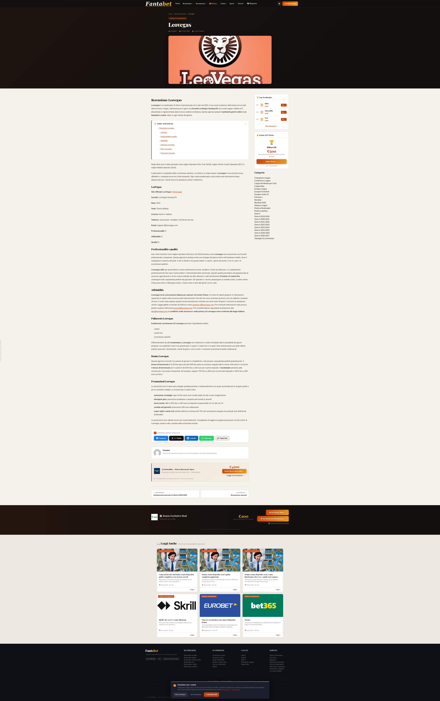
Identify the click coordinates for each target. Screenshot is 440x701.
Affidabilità (164, 141)
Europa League (260, 189)
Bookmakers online (190, 664)
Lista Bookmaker (290, 3)
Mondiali (257, 200)
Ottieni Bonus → (271, 161)
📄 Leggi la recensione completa (278, 523)
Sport (232, 3)
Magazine (273, 660)
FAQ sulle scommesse (277, 666)
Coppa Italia (259, 186)
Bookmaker (188, 3)
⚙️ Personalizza (195, 694)
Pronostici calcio (218, 657)
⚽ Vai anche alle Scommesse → (273, 519)
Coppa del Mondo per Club (265, 183)
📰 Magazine (252, 3)
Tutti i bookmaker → (271, 126)
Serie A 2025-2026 (262, 233)
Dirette (215, 666)
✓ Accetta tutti (211, 695)
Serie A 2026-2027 (262, 236)
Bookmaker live (189, 662)
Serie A (257, 214)
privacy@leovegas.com (182, 308)
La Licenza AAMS (276, 671)
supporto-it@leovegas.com (203, 305)
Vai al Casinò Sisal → (277, 512)
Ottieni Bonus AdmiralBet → (234, 471)
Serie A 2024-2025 (262, 230)
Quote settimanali (218, 660)
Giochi (241, 3)
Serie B (243, 657)
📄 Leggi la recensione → (234, 475)
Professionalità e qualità (169, 136)
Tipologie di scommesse (264, 238)
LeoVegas (164, 132)
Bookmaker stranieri (190, 666)
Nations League (260, 205)
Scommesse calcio (219, 655)
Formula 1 (258, 197)
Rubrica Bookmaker (180, 14)
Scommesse (201, 3)
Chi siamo (273, 657)
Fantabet (153, 697)
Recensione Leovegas (166, 128)
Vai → (283, 105)
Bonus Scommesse (276, 655)
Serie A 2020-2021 (262, 219)
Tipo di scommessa (219, 664)
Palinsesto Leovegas (168, 145)
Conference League (262, 181)
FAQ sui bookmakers (277, 664)
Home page (177, 192)
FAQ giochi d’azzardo (277, 662)
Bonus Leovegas (166, 149)
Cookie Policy (235, 690)
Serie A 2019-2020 (262, 216)
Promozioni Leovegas (168, 153)
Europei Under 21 (261, 194)
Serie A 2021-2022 (262, 222)
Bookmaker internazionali (192, 660)
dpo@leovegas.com (159, 311)
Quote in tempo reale (219, 662)
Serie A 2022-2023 (262, 225)
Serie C (243, 660)
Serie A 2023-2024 (262, 227)
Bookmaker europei (190, 655)
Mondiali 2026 (260, 203)
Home (177, 3)
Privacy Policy (226, 690)
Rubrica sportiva (261, 211)
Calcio (224, 3)
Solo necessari (180, 695)
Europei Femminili (261, 192)
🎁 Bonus (213, 3)
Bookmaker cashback (277, 669)
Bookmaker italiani (190, 657)
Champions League (262, 178)
